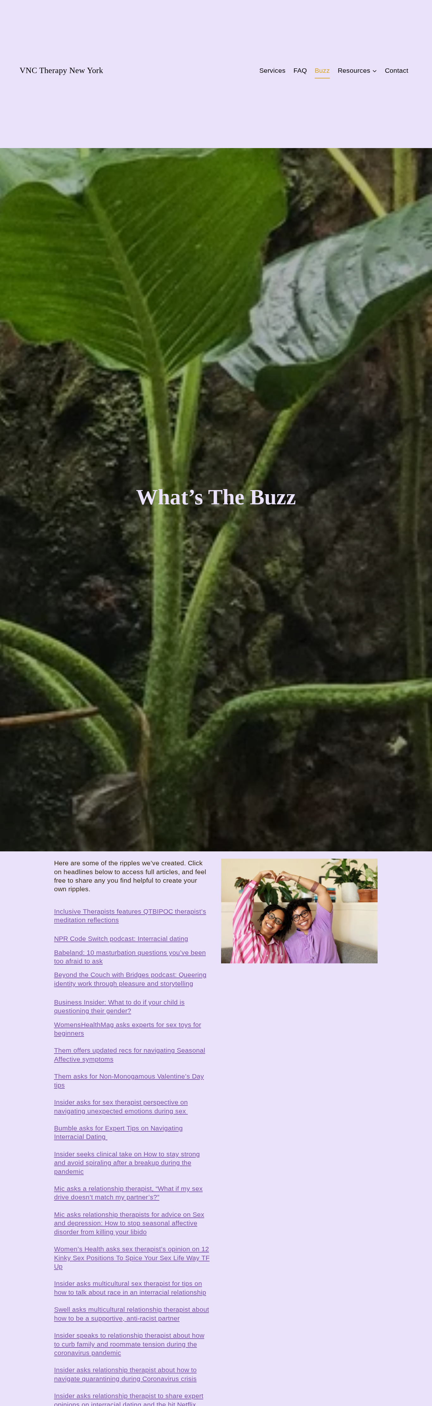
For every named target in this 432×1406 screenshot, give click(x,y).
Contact (396, 70)
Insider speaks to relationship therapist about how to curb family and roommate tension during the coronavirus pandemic (129, 1344)
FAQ (300, 70)
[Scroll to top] (411, 1368)
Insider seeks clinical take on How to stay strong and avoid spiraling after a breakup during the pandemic (127, 1162)
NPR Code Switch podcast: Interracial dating (121, 938)
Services (272, 70)
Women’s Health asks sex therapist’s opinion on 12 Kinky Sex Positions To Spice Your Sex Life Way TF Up (132, 1257)
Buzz (322, 70)
